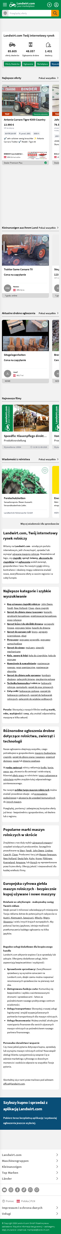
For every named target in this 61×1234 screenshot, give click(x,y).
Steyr (22, 850)
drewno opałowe (31, 760)
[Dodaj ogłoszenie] (49, 5)
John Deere (46, 604)
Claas (31, 608)
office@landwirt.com (14, 1083)
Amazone (20, 862)
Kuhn (31, 858)
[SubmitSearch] (55, 13)
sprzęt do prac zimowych (40, 687)
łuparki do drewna (41, 627)
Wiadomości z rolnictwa (16, 459)
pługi (24, 635)
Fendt (10, 608)
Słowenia (8, 921)
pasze (16, 760)
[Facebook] (17, 1189)
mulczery (30, 647)
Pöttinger (47, 858)
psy (11, 771)
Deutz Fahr (23, 858)
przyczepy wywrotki (29, 639)
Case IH (7, 854)
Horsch (33, 862)
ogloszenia (28, 63)
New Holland (20, 608)
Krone (39, 858)
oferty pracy (18, 775)
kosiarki (48, 612)
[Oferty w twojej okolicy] (5, 13)
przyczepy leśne (23, 627)
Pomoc (10, 1201)
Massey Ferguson (47, 854)
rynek (39, 565)
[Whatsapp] (30, 1189)
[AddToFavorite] (45, 89)
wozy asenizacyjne (25, 667)
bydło (44, 767)
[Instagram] (10, 1189)
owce (6, 771)
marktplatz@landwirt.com (38, 1229)
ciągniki (7, 756)
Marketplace (42, 63)
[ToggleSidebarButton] (5, 4)
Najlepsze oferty (11, 78)
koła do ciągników (38, 655)
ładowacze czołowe (29, 691)
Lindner (49, 850)
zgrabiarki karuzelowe (18, 615)
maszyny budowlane (45, 753)
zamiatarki (21, 687)
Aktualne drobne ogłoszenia (18, 313)
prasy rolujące (14, 619)
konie (50, 767)
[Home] (22, 4)
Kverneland (9, 862)
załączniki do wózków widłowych (35, 699)
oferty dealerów (12, 63)
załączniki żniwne (26, 679)
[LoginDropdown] (56, 5)
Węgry (46, 917)
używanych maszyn (42, 842)
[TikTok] (23, 1189)
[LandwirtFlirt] (36, 1189)
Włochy (38, 917)
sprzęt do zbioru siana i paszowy (29, 756)
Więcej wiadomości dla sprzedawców (39, 523)
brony (34, 631)
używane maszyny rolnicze (25, 554)
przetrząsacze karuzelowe (43, 615)
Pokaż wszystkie (47, 78)
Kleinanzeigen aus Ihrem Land (20, 227)
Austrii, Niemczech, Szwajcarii (18, 917)
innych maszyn (13, 801)
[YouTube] (4, 1189)
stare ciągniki (42, 608)
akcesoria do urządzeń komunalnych (37, 797)
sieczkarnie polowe (45, 679)
